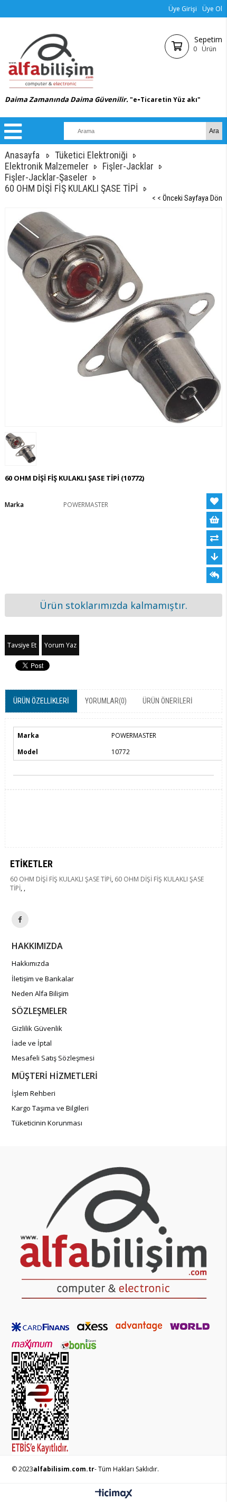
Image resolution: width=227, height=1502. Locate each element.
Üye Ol (212, 8)
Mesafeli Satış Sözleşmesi (53, 1058)
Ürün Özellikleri (41, 701)
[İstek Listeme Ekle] (214, 520)
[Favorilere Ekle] (214, 501)
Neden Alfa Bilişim (40, 993)
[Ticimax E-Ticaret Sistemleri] (114, 1494)
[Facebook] (20, 919)
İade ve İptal (32, 1043)
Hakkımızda (30, 963)
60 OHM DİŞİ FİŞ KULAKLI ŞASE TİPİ (60, 879)
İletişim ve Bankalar (43, 978)
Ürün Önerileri (168, 701)
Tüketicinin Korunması (47, 1123)
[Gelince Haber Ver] (214, 575)
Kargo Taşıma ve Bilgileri (50, 1108)
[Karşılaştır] (214, 538)
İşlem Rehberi (33, 1093)
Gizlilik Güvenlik (37, 1028)
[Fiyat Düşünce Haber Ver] (214, 557)
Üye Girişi (182, 8)
